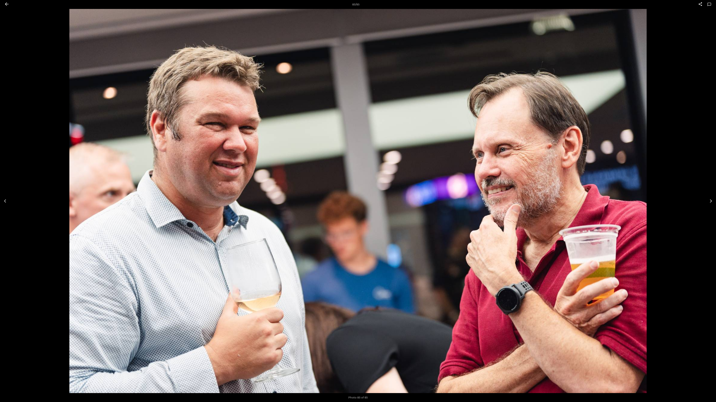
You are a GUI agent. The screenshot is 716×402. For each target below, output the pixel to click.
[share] (700, 4)
